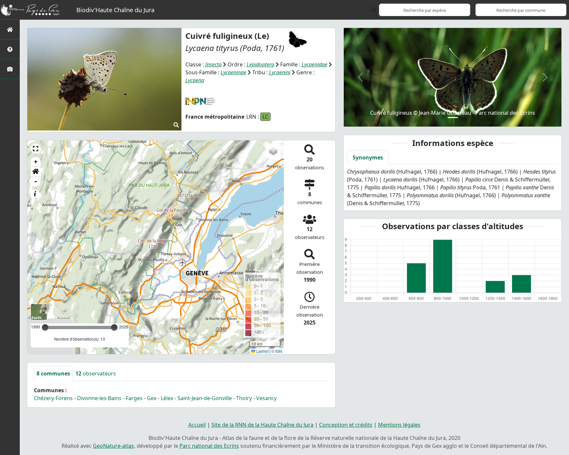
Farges (134, 398)
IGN (278, 351)
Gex (151, 398)
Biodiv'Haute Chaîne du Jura (115, 10)
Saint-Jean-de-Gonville (204, 398)
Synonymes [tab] (368, 157)
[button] (36, 149)
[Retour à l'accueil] (10, 29)
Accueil (197, 424)
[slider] (114, 327)
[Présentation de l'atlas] (10, 49)
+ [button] (36, 161)
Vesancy (266, 398)
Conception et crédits (345, 424)
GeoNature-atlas (113, 445)
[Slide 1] (453, 117)
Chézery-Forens (53, 398)
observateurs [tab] (95, 373)
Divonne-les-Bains (99, 398)
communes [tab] (53, 373)
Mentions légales (399, 424)
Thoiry (244, 398)
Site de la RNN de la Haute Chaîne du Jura (262, 424)
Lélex (167, 398)
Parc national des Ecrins (209, 445)
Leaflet (261, 351)
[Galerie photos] (10, 69)
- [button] (36, 181)
